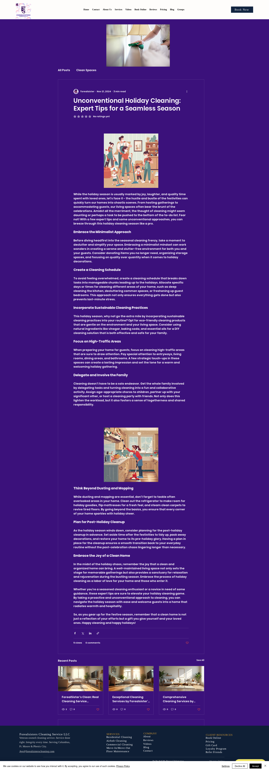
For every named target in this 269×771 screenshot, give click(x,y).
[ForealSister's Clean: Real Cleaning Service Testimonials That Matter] (80, 678)
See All (200, 660)
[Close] (265, 766)
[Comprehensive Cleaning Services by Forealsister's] (181, 678)
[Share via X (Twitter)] (82, 633)
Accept (255, 766)
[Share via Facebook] (74, 633)
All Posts (64, 70)
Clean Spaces (86, 70)
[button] (163, 10)
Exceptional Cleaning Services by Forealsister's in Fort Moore (130, 699)
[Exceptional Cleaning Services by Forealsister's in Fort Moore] (131, 678)
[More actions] (187, 91)
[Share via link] (97, 633)
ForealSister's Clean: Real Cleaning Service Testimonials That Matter (80, 699)
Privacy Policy (123, 766)
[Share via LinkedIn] (90, 633)
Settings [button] (226, 766)
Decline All (240, 766)
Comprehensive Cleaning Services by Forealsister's (178, 699)
